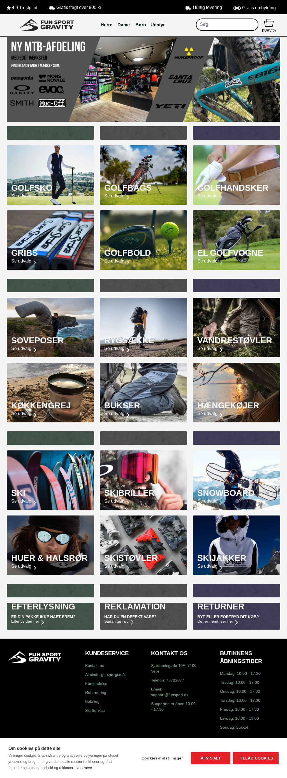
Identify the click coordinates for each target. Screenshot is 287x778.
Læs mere (83, 768)
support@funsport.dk (169, 695)
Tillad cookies (256, 758)
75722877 (175, 680)
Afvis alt (211, 758)
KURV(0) (269, 31)
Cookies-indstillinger (162, 758)
